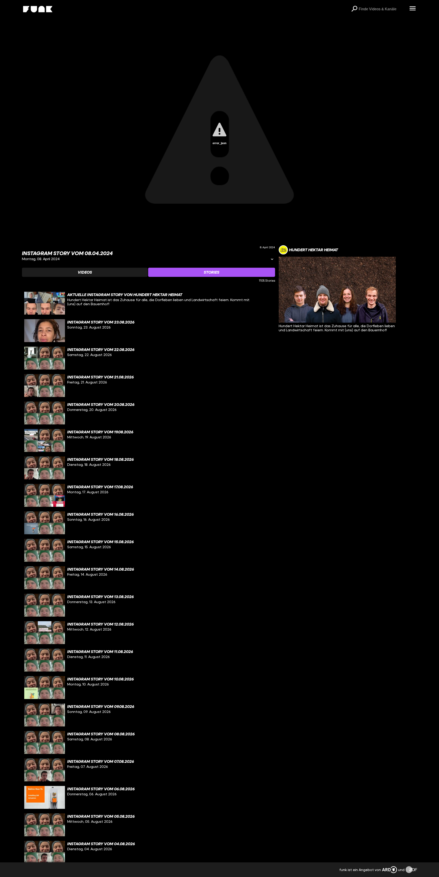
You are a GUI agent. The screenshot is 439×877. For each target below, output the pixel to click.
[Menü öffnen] (412, 8)
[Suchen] (354, 9)
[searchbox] (382, 9)
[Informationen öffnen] (272, 259)
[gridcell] (148, 303)
